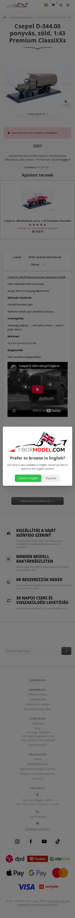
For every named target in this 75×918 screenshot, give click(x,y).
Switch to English (28, 478)
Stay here (51, 478)
